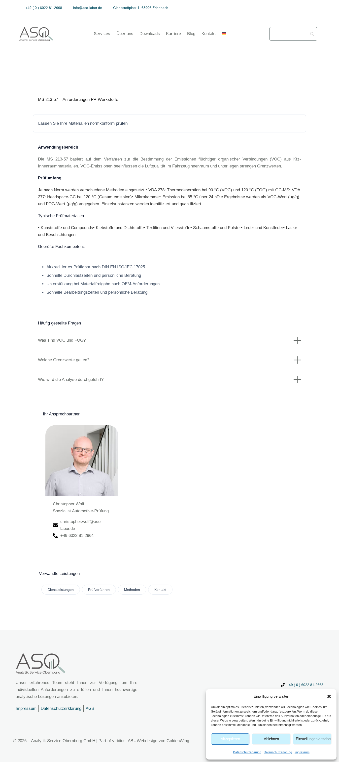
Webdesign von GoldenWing (163, 740)
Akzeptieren (230, 739)
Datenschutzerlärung (247, 752)
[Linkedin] (318, 7)
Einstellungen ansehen (314, 739)
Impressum (302, 752)
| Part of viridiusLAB (114, 740)
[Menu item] (224, 33)
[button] (329, 696)
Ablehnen (271, 739)
